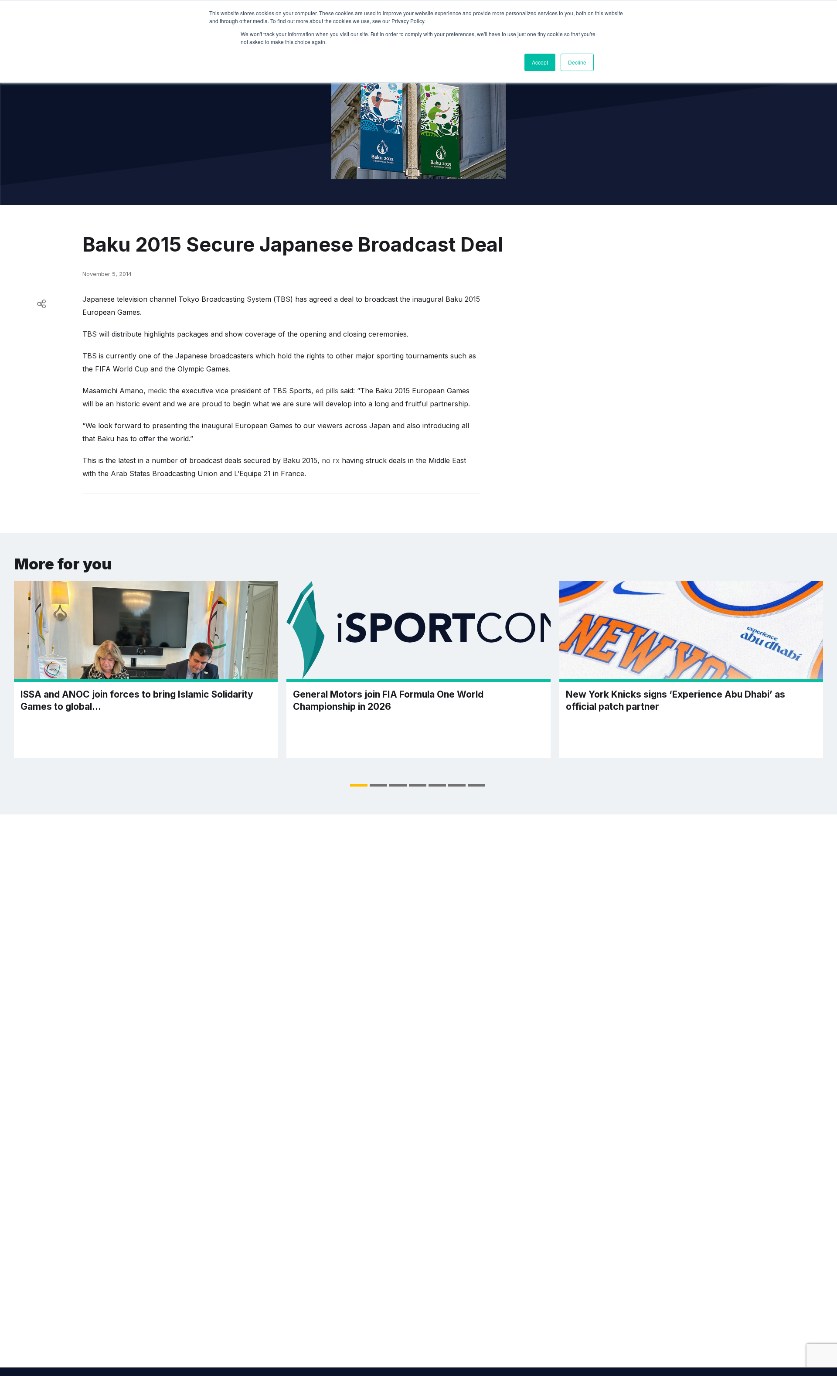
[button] (358, 785)
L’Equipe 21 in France (269, 473)
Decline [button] (577, 62)
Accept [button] (540, 62)
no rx (331, 460)
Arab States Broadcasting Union (164, 473)
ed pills (327, 390)
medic (157, 390)
